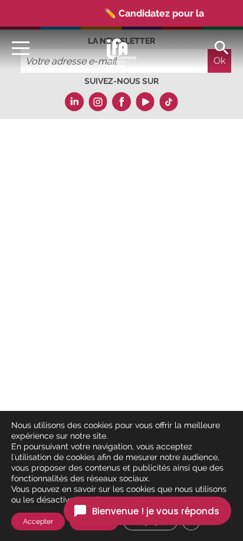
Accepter (38, 521)
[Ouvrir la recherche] (221, 47)
